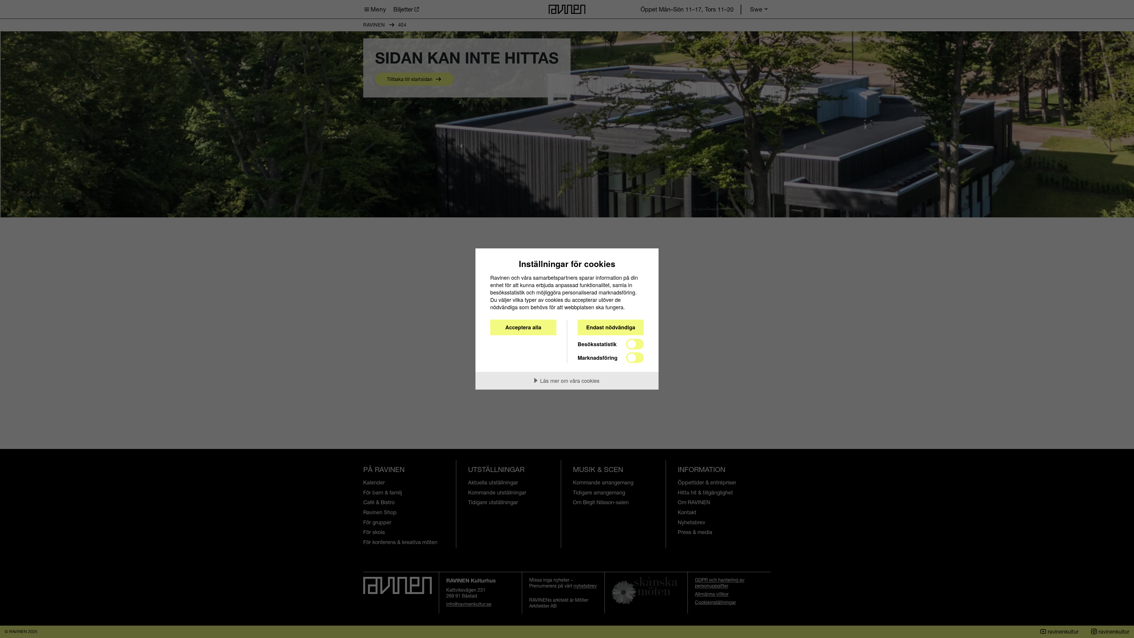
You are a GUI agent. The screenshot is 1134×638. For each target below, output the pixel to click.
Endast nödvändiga (610, 327)
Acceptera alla (523, 327)
